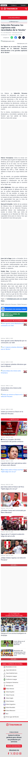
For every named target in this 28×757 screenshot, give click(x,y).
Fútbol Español (10, 692)
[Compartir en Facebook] (15, 37)
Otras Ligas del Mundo (12, 717)
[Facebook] (8, 753)
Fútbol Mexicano (10, 710)
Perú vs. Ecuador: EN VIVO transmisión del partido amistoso (12, 440)
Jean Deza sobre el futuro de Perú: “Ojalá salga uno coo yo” (12, 488)
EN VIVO (23, 5)
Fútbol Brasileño (10, 707)
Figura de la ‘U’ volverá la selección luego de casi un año (12, 535)
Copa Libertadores (11, 670)
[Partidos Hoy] (20, 753)
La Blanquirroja (14, 17)
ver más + (14, 659)
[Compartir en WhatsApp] (11, 37)
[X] (11, 753)
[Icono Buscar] (26, 8)
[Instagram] (14, 753)
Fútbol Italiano (10, 701)
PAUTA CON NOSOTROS (14, 746)
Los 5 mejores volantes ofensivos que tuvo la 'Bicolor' (13, 365)
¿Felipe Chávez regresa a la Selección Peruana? (13, 559)
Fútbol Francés (10, 695)
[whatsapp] (17, 753)
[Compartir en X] (19, 37)
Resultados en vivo (11, 667)
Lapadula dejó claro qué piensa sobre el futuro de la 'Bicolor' (13, 464)
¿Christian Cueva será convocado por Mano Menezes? (13, 511)
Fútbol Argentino (10, 704)
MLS (7, 713)
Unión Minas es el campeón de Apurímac (19, 642)
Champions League (11, 676)
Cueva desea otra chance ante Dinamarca (11, 389)
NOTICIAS (3, 5)
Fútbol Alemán (10, 689)
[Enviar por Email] (23, 37)
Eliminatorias (9, 685)
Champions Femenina (12, 682)
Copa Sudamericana (11, 673)
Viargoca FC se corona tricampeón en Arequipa (13, 634)
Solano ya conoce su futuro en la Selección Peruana (12, 413)
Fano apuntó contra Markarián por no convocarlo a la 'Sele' (14, 342)
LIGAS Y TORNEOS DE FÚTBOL (12, 664)
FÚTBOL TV (14, 5)
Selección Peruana (10, 304)
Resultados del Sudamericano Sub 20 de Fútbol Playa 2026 (19, 653)
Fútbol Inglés (9, 698)
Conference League (11, 679)
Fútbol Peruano (22, 304)
